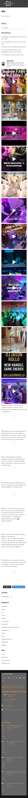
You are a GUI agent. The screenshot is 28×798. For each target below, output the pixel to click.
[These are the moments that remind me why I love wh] (14, 236)
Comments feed (5, 660)
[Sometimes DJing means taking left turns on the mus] (14, 494)
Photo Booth (4, 624)
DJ (2, 612)
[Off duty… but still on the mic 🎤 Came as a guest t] (14, 520)
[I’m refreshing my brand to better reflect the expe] (14, 365)
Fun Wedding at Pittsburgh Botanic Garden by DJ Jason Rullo (14, 726)
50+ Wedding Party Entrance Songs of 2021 (12, 54)
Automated (4, 606)
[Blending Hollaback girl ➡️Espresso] (14, 210)
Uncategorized (5, 630)
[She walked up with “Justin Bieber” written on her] (14, 158)
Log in (2, 654)
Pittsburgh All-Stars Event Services (10, 627)
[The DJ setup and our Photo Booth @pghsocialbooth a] (14, 107)
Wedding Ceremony (6, 639)
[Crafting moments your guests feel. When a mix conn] (14, 571)
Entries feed (4, 657)
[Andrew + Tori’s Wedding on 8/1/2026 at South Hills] (14, 81)
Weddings (3, 645)
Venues (3, 633)
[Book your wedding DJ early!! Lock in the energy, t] (14, 416)
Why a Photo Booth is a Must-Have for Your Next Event (15, 742)
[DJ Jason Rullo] (8, 5)
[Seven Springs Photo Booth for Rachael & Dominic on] (14, 339)
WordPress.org (5, 663)
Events (3, 615)
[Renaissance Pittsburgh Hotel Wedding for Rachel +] (14, 391)
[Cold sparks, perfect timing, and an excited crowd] (14, 184)
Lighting (3, 618)
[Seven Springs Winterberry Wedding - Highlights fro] (14, 468)
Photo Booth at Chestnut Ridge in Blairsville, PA (13, 47)
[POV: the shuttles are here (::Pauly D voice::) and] (14, 262)
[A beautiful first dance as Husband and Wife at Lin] (14, 442)
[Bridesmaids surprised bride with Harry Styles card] (14, 287)
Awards (3, 609)
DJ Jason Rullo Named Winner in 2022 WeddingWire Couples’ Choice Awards (15, 772)
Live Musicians (5, 621)
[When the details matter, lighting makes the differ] (14, 545)
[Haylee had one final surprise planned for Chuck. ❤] (14, 133)
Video (2, 636)
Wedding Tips (4, 642)
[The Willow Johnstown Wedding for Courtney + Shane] (14, 313)
